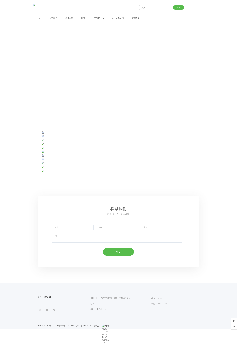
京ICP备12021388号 (84, 326)
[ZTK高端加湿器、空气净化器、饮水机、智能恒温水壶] (105, 326)
